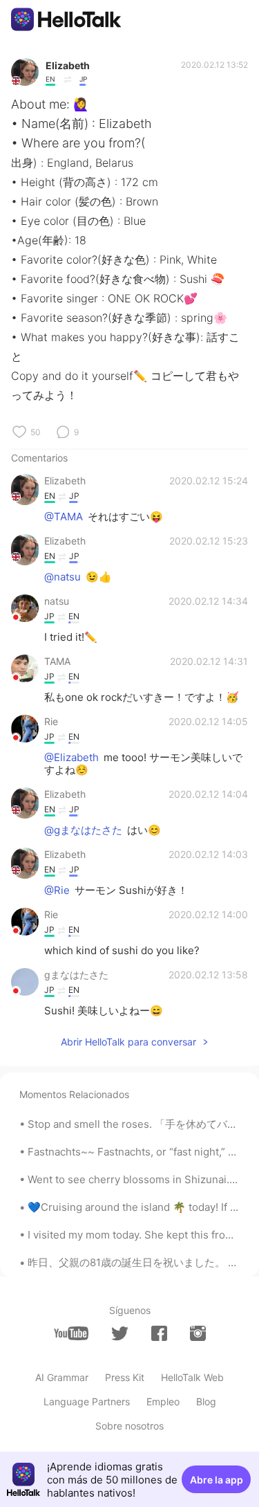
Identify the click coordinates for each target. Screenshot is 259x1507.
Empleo (163, 1401)
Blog (206, 1401)
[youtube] (71, 1333)
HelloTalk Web (192, 1377)
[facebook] (159, 1333)
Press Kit (124, 1377)
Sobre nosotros (129, 1426)
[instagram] (198, 1333)
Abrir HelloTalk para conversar (128, 1042)
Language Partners (87, 1401)
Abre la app (216, 1480)
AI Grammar (61, 1377)
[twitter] (119, 1333)
